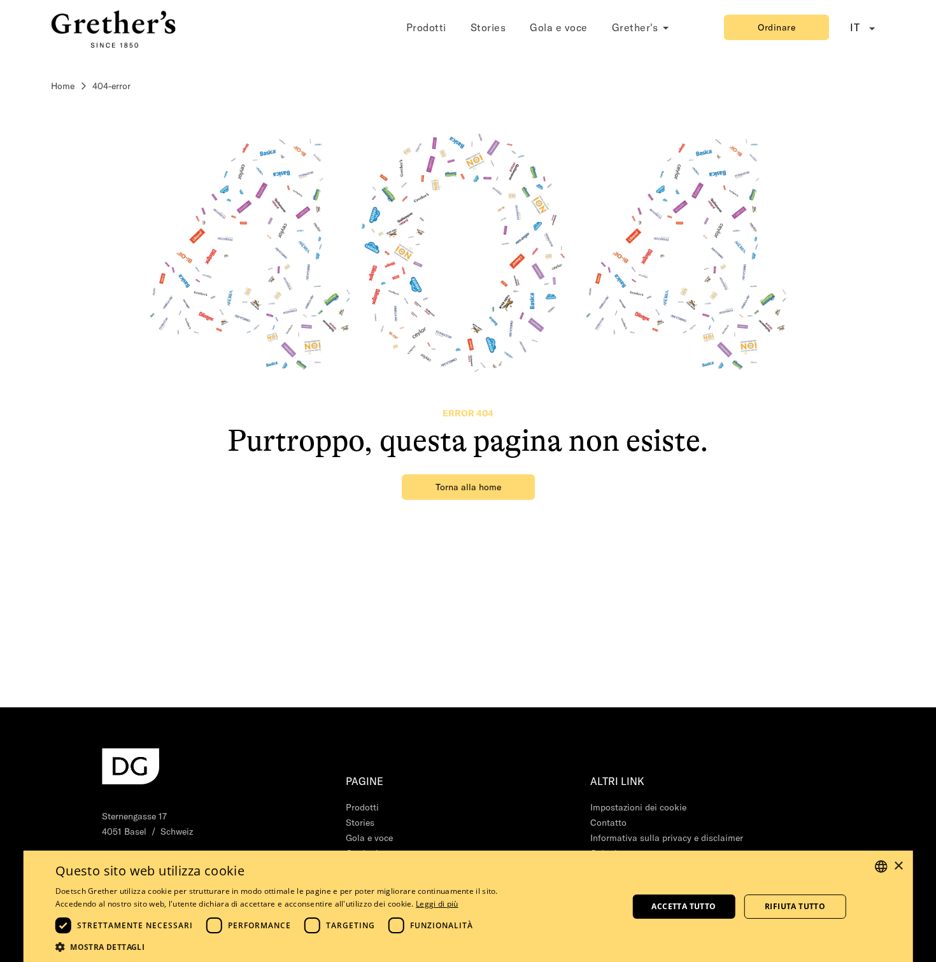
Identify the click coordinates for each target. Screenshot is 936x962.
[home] (114, 27)
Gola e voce (559, 27)
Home (62, 86)
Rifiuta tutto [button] (795, 906)
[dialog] (468, 906)
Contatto (608, 822)
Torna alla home (468, 487)
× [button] (898, 866)
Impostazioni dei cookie (638, 807)
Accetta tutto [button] (683, 906)
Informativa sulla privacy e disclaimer (666, 838)
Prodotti (426, 27)
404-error (111, 86)
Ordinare (776, 27)
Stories (488, 27)
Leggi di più (437, 903)
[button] (276, 946)
